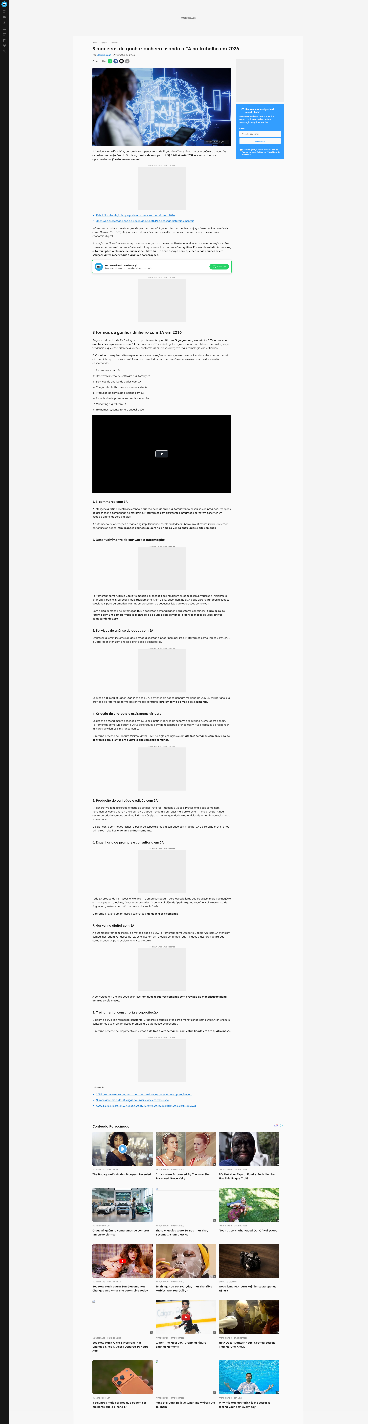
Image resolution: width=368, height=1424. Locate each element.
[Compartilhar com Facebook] (115, 61)
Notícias (104, 43)
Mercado (114, 43)
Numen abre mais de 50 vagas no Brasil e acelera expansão (132, 1100)
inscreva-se (260, 141)
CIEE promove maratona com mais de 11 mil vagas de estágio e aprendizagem (144, 1094)
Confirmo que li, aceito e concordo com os (261, 152)
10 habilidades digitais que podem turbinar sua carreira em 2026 (135, 215)
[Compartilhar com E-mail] (121, 61)
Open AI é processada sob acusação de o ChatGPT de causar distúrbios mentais (145, 221)
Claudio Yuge (104, 54)
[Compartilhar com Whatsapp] (110, 61)
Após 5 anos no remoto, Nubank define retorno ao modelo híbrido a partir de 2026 (146, 1105)
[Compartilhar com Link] (127, 61)
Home (94, 43)
